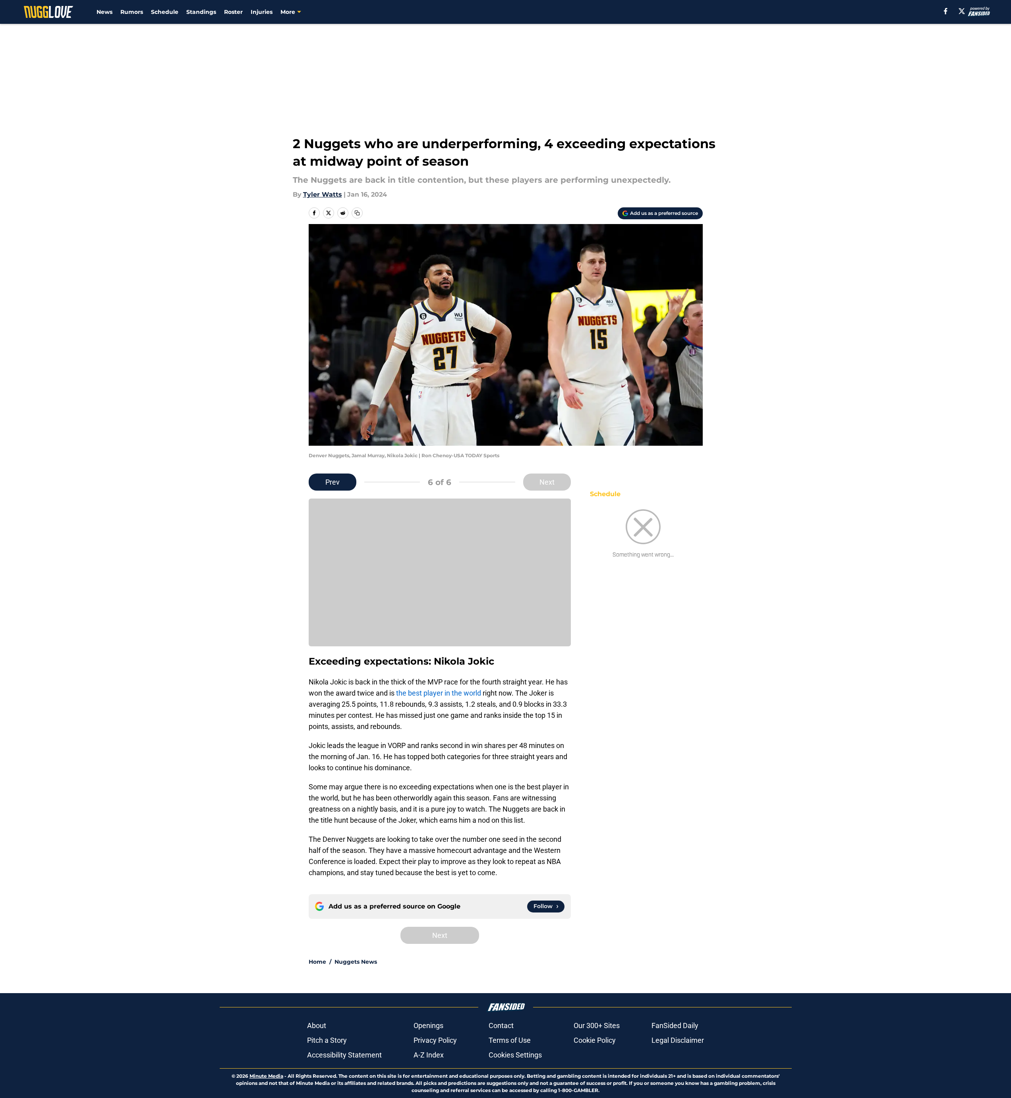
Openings (428, 1025)
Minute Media (266, 1076)
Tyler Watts (322, 194)
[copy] (357, 212)
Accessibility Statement (344, 1055)
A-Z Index (429, 1055)
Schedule (164, 11)
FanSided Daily (674, 1025)
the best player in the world (438, 693)
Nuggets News (355, 961)
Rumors (131, 11)
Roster (233, 11)
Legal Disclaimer (677, 1040)
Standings (201, 11)
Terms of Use (510, 1040)
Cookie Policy (595, 1040)
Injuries (262, 11)
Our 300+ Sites (597, 1025)
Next (547, 482)
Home (317, 961)
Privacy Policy (435, 1040)
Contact (501, 1025)
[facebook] (945, 11)
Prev (332, 482)
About (316, 1025)
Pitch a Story (327, 1040)
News (104, 11)
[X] (962, 11)
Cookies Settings (515, 1055)
